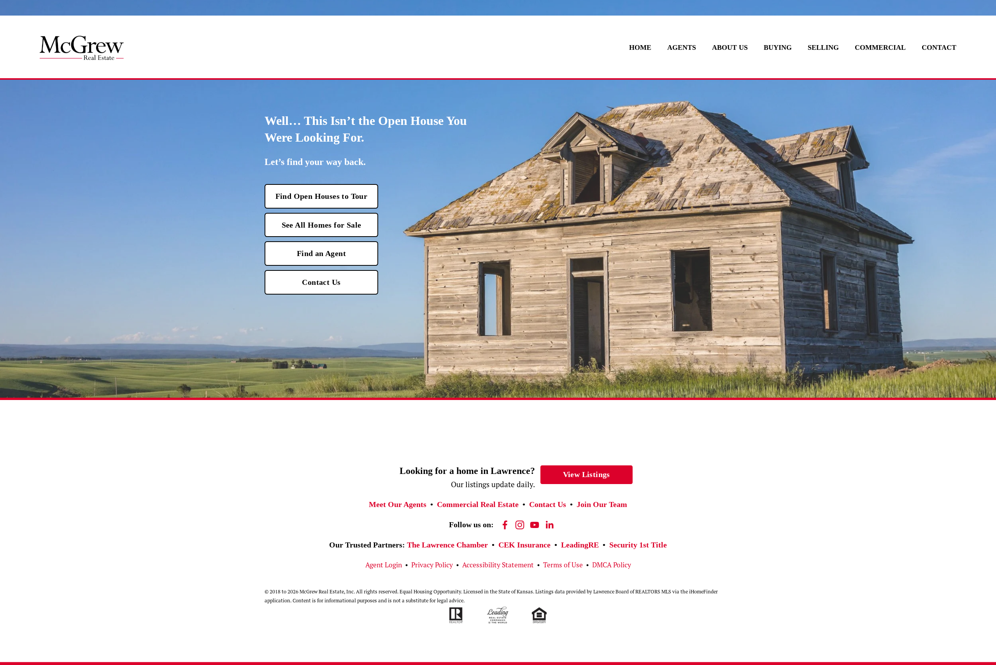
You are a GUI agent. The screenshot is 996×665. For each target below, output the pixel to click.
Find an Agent (321, 253)
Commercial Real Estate (478, 504)
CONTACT (939, 47)
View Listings (586, 474)
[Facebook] (505, 525)
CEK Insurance (524, 544)
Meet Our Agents (397, 504)
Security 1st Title (638, 544)
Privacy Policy (432, 564)
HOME (640, 47)
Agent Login (383, 564)
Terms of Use (563, 564)
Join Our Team (602, 504)
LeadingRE (580, 544)
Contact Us (321, 282)
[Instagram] (519, 525)
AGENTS (681, 47)
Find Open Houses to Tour (321, 196)
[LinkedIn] (549, 525)
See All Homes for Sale (321, 225)
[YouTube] (534, 525)
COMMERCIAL (880, 47)
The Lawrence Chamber (447, 544)
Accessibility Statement (498, 564)
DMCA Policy (611, 564)
